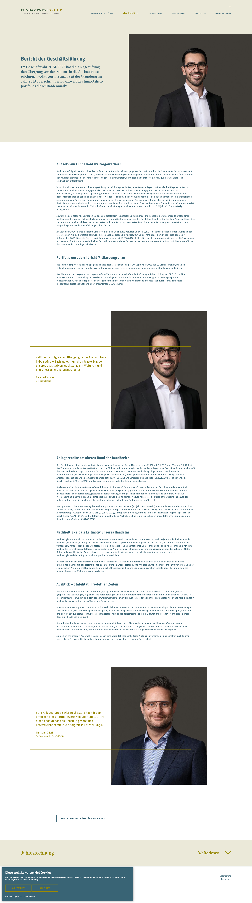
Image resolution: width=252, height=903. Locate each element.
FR (230, 7)
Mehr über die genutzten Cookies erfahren (20, 896)
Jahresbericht (129, 13)
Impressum (226, 879)
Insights (198, 13)
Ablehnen (45, 888)
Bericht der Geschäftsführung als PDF (83, 818)
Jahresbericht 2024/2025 (101, 13)
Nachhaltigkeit (178, 13)
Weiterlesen (208, 852)
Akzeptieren (18, 888)
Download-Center (223, 13)
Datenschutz (225, 875)
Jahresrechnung (155, 13)
